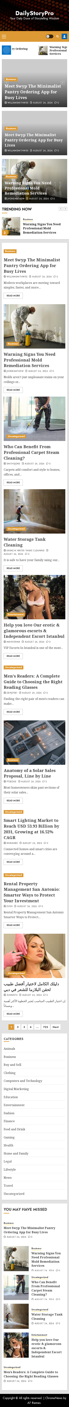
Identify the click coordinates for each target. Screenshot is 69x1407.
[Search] (57, 36)
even (10, 906)
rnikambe (12, 843)
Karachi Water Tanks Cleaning (26, 550)
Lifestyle (10, 1169)
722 (45, 1027)
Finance (9, 1121)
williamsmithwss (18, 102)
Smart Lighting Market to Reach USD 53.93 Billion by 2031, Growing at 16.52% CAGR (31, 828)
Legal (8, 1161)
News (8, 1178)
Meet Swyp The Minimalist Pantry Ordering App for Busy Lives (33, 91)
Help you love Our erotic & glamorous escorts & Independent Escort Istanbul (34, 630)
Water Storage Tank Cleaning (47, 1316)
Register (64, 36)
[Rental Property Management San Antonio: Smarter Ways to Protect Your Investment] (34, 875)
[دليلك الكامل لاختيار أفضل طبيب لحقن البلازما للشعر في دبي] (34, 956)
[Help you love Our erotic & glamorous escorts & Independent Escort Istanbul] (34, 597)
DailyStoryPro (34, 13)
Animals (9, 1049)
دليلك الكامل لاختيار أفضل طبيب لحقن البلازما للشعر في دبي (31, 986)
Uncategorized (16, 436)
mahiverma (13, 642)
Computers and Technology (23, 1081)
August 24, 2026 (43, 102)
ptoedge (12, 781)
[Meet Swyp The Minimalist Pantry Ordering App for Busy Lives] (34, 251)
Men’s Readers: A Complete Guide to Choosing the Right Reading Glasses (33, 681)
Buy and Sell (12, 1065)
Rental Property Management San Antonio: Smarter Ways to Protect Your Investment (32, 892)
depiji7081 (12, 693)
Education (11, 1097)
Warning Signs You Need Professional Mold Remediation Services (28, 188)
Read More (13, 295)
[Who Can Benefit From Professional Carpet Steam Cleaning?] (34, 419)
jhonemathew (16, 198)
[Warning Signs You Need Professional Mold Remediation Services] (11, 226)
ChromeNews (53, 1398)
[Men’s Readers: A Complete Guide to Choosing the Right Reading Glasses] (34, 667)
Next (56, 1027)
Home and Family (16, 1153)
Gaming (9, 1137)
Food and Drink (14, 1129)
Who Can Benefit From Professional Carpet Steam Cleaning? (31, 452)
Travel (8, 1186)
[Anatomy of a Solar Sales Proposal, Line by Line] (34, 742)
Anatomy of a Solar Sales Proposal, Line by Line (30, 773)
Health (8, 1145)
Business (11, 79)
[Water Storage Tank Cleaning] (34, 511)
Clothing (10, 1073)
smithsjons (13, 463)
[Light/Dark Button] (49, 36)
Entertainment (16, 614)
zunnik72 (12, 995)
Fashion (9, 1113)
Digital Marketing (16, 1089)
